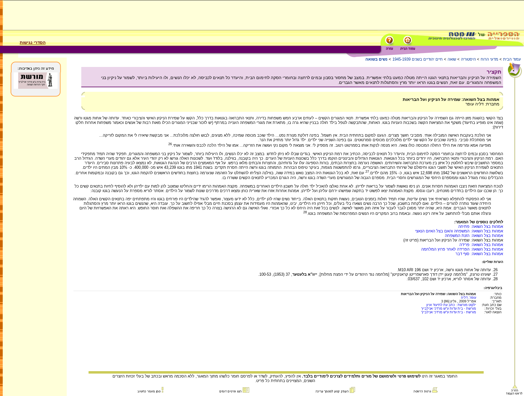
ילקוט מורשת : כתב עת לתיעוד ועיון (451, 305)
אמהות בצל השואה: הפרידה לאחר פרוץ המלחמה (462, 249)
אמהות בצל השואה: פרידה (481, 244)
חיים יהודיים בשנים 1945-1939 (417, 59)
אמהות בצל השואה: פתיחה (480, 226)
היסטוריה (468, 59)
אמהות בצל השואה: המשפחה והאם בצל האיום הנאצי (459, 231)
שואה (452, 59)
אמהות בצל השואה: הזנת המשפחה (474, 235)
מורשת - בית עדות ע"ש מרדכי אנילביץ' (448, 308)
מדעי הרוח (489, 59)
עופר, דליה (468, 297)
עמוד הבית (512, 59)
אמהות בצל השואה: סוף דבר (479, 253)
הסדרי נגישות (32, 42)
